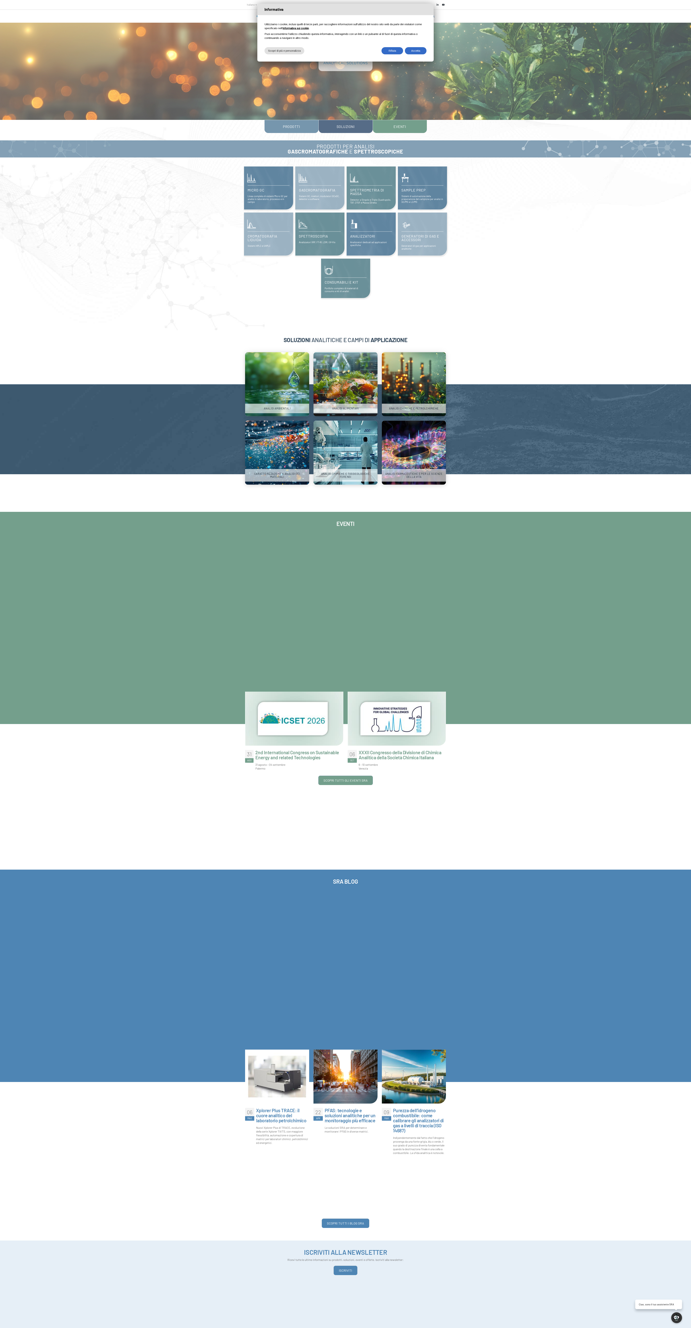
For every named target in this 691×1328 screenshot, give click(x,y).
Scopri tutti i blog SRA (345, 1223)
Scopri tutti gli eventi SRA (346, 780)
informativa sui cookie (296, 28)
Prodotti (291, 126)
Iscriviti (345, 1270)
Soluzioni (346, 126)
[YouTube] (443, 4)
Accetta (415, 50)
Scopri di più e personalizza (284, 50)
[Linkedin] (437, 4)
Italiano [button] (251, 4)
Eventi (400, 126)
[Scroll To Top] (6, 1324)
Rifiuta (392, 50)
